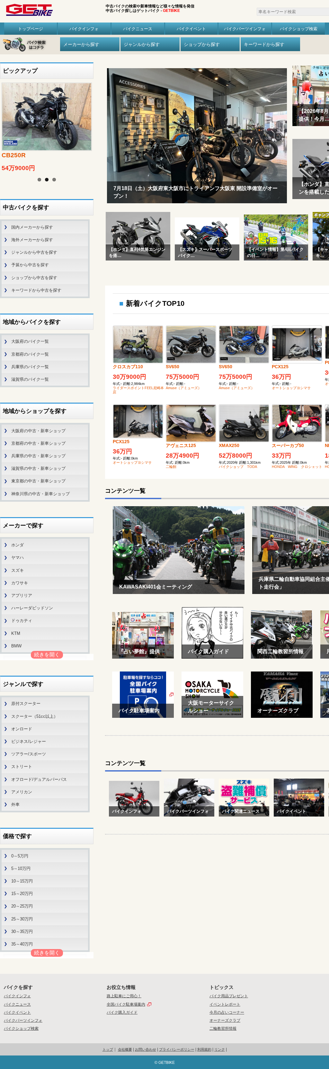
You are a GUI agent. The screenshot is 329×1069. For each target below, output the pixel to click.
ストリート (21, 766)
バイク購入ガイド (122, 1012)
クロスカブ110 (128, 366)
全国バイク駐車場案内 (126, 1004)
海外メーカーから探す (32, 239)
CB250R (14, 155)
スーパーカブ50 (288, 445)
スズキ (17, 570)
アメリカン (21, 792)
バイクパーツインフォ (245, 28)
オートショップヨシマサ (291, 388)
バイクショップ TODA (238, 467)
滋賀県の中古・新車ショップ (38, 468)
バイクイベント (191, 28)
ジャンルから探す (142, 44)
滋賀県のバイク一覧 (30, 379)
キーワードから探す (264, 44)
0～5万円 (19, 856)
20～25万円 (22, 906)
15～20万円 (22, 893)
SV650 (172, 366)
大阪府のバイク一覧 (30, 341)
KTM (15, 633)
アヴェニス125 (181, 445)
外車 (15, 804)
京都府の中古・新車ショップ (38, 443)
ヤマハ (17, 557)
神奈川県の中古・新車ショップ (40, 493)
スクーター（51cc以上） (34, 716)
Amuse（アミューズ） (183, 388)
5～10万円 (21, 868)
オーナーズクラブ (224, 1020)
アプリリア (21, 595)
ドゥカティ (21, 620)
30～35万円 (22, 931)
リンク (219, 1049)
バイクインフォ (84, 28)
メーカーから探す (81, 44)
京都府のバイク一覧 (30, 354)
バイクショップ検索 (298, 28)
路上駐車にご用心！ (124, 996)
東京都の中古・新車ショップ (38, 481)
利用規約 (204, 1049)
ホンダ (17, 545)
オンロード (21, 728)
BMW (16, 646)
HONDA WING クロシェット (297, 467)
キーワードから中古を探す (36, 290)
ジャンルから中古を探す (34, 252)
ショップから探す (202, 44)
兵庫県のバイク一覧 (30, 366)
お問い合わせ (145, 1049)
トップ (107, 1049)
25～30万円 (22, 919)
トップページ (30, 28)
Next (100, 120)
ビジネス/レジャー (28, 741)
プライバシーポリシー (176, 1049)
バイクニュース (137, 28)
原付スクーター (25, 703)
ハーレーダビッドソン (32, 608)
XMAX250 (229, 445)
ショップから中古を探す (34, 277)
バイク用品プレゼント (228, 996)
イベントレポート (224, 1004)
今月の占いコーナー (226, 1012)
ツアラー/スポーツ (28, 754)
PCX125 (280, 366)
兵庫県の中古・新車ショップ (38, 455)
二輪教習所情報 (222, 1028)
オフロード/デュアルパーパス (39, 779)
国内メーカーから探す (32, 227)
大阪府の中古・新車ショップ (38, 430)
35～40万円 (22, 944)
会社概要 (125, 1049)
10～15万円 (22, 881)
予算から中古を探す (30, 264)
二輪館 (171, 467)
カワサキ (19, 582)
